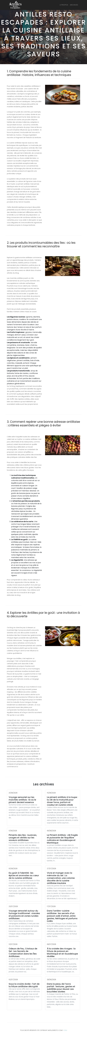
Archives (74, 5)
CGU (65, 1030)
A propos (64, 5)
